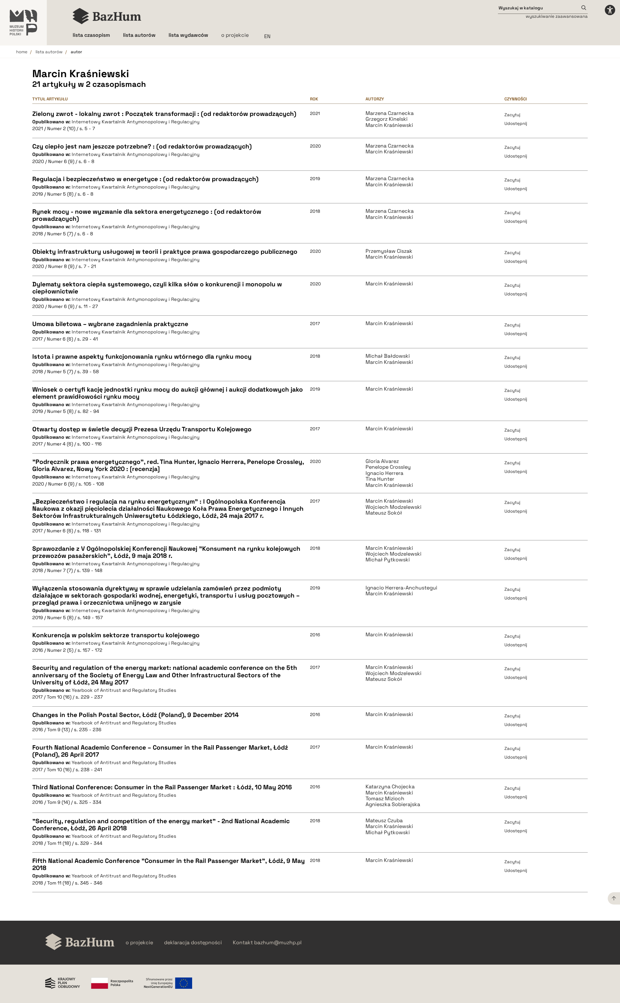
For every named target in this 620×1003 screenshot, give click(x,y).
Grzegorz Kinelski (387, 119)
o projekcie (235, 35)
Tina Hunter (380, 479)
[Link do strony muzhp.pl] (23, 22)
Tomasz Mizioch (385, 799)
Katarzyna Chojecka (390, 787)
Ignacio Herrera (384, 473)
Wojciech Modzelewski (393, 507)
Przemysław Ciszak (389, 251)
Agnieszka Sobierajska (393, 804)
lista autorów (49, 52)
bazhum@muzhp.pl (278, 943)
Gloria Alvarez (382, 461)
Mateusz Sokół (384, 513)
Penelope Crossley (388, 467)
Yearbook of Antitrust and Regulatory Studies (124, 690)
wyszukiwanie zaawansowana (557, 16)
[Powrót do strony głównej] (80, 942)
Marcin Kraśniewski (389, 125)
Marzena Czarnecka (390, 113)
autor (76, 52)
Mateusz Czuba (384, 821)
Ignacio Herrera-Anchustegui (401, 588)
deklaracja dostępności (193, 943)
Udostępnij (515, 123)
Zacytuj (512, 115)
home (21, 52)
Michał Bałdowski (388, 356)
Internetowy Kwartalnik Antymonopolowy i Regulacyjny (136, 122)
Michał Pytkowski (388, 560)
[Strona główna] (107, 16)
